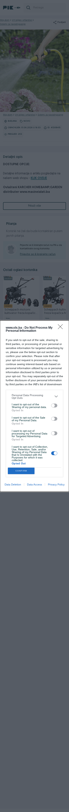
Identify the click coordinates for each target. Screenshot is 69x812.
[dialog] (34, 406)
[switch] (54, 405)
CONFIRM (21, 471)
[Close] (61, 328)
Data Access (34, 484)
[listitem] (34, 396)
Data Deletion (13, 484)
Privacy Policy (56, 484)
